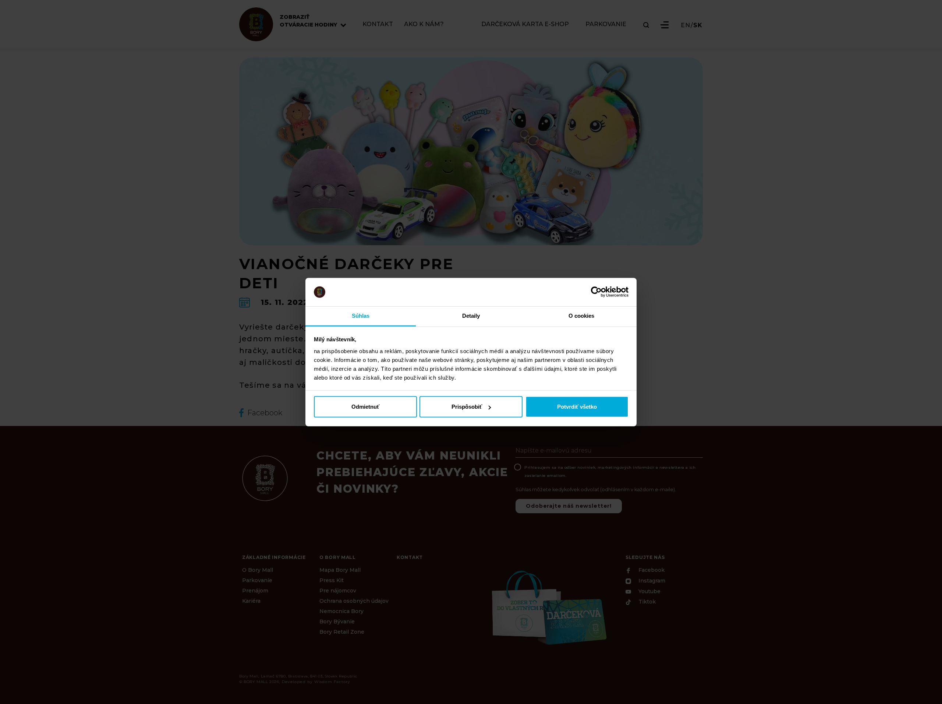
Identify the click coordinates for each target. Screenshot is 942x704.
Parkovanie (257, 580)
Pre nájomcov (337, 590)
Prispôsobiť (466, 407)
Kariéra (251, 600)
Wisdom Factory (332, 681)
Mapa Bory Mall (340, 570)
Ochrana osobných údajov (354, 600)
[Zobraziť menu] (665, 24)
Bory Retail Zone (341, 631)
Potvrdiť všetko (577, 407)
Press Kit (331, 580)
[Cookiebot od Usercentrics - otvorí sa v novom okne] (596, 292)
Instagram (651, 581)
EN (685, 25)
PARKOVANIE (605, 24)
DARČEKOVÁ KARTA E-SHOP (525, 24)
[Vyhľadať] (646, 25)
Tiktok (646, 602)
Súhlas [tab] (361, 316)
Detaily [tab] (471, 316)
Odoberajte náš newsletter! (569, 506)
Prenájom (255, 590)
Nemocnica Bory (341, 611)
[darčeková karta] (548, 607)
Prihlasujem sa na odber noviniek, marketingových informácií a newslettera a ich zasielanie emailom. (609, 471)
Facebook (651, 570)
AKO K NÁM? (424, 24)
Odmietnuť (365, 407)
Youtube (649, 591)
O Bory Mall (257, 570)
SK (697, 25)
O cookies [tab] (582, 316)
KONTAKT (377, 24)
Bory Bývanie (337, 621)
